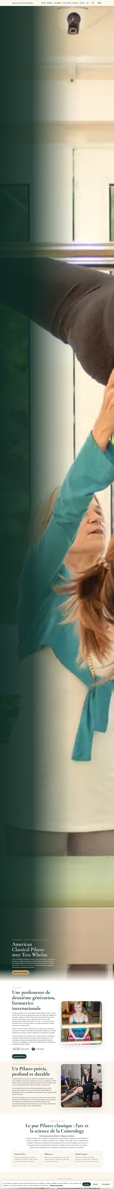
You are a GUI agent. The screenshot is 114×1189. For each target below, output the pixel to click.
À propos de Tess (19, 1056)
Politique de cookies (56, 1185)
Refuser (95, 1184)
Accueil (43, 3)
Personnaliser (106, 1184)
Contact (82, 3)
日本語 (99, 3)
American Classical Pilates (22, 3)
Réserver (75, 3)
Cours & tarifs (67, 3)
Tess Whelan (58, 3)
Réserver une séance (21, 972)
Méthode (50, 3)
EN (87, 3)
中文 (93, 3)
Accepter (86, 1184)
